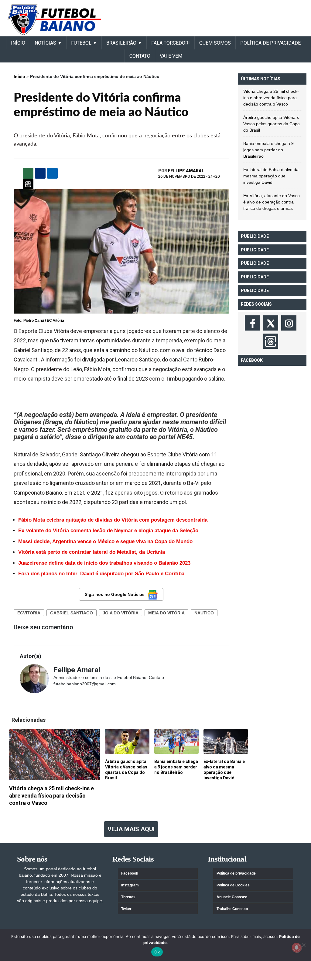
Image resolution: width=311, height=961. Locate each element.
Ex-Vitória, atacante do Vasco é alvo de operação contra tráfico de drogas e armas (271, 202)
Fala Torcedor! (170, 43)
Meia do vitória (166, 612)
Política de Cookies (233, 885)
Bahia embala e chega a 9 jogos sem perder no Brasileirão (268, 150)
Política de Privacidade (270, 43)
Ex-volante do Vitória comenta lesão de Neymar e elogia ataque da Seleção (108, 530)
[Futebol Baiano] (54, 19)
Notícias (45, 43)
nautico (204, 612)
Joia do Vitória (120, 612)
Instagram (130, 885)
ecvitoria (28, 612)
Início (19, 76)
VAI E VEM (171, 56)
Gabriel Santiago (71, 612)
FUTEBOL (81, 43)
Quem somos (215, 43)
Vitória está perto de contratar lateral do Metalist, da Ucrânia (91, 552)
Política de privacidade (236, 873)
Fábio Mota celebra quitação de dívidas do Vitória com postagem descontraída (112, 520)
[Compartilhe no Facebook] (40, 173)
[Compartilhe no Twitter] (52, 173)
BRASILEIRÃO (121, 43)
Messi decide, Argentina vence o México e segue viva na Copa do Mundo (105, 541)
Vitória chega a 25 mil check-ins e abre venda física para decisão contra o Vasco (271, 97)
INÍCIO (18, 43)
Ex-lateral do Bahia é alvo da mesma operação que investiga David (271, 176)
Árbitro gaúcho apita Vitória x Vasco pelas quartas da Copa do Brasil (271, 124)
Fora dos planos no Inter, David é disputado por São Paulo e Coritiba (101, 573)
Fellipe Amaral (186, 170)
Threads (128, 897)
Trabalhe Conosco (232, 909)
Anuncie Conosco (232, 897)
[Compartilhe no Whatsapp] (28, 173)
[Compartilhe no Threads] (28, 184)
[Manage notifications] (297, 948)
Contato (139, 56)
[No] (303, 945)
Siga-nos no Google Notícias (115, 594)
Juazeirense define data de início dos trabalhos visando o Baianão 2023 (104, 563)
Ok (157, 951)
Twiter (126, 909)
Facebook (129, 873)
